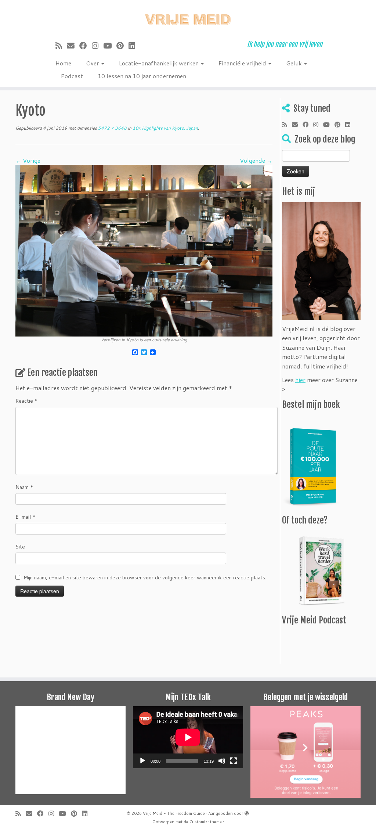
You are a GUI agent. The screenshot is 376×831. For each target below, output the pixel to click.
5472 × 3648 (112, 128)
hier (300, 379)
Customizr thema (205, 822)
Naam (24, 487)
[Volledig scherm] (233, 761)
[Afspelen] (142, 761)
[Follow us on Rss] (61, 45)
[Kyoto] (143, 250)
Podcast (72, 76)
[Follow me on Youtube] (109, 45)
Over (93, 63)
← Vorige (27, 160)
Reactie (26, 400)
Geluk (294, 63)
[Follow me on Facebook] (85, 45)
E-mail (25, 517)
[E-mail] (73, 45)
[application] (188, 737)
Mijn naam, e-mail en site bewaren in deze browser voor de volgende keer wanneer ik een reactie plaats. (145, 577)
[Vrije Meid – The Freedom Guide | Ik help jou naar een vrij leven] (188, 17)
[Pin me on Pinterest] (122, 45)
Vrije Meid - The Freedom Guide (174, 813)
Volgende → (256, 160)
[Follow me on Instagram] (97, 45)
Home (63, 63)
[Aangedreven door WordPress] (246, 811)
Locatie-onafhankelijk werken (159, 63)
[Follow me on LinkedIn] (134, 45)
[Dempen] (221, 761)
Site (20, 546)
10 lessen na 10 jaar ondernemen (142, 76)
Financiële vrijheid (243, 63)
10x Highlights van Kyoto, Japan (164, 128)
